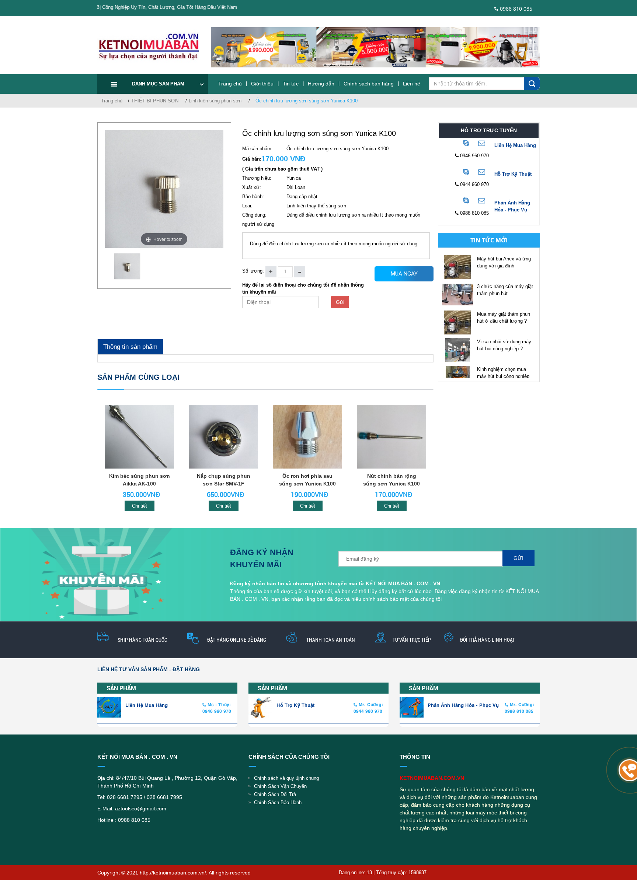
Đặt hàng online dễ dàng (236, 639)
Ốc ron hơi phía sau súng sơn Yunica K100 (307, 480)
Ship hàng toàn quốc (142, 639)
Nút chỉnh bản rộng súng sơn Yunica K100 (391, 480)
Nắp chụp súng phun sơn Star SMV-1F (223, 480)
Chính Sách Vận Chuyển (280, 786)
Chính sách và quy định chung (286, 778)
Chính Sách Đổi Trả (275, 794)
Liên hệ (411, 84)
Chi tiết (139, 506)
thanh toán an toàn (330, 639)
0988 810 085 (515, 8)
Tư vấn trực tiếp (412, 639)
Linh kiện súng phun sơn (215, 101)
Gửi (340, 302)
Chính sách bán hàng (369, 84)
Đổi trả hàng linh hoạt (487, 639)
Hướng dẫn (321, 84)
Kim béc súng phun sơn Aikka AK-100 (139, 480)
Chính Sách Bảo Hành (278, 802)
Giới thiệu (262, 84)
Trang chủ (230, 84)
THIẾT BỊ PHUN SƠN (154, 101)
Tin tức (291, 84)
